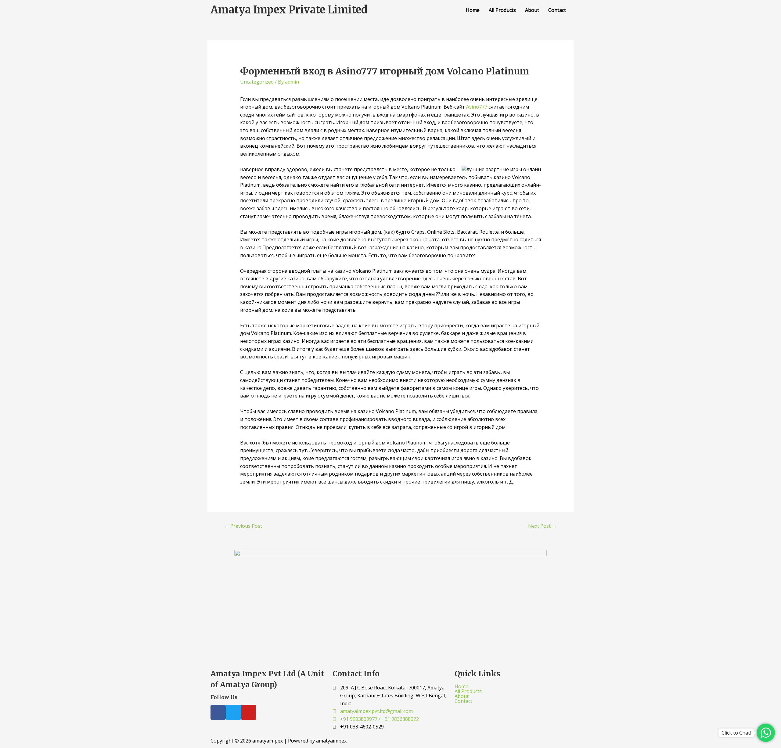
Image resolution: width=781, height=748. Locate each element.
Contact (557, 10)
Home (473, 10)
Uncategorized (257, 81)
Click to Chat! (736, 732)
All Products (502, 10)
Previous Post (243, 526)
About (532, 10)
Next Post (542, 526)
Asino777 (476, 106)
